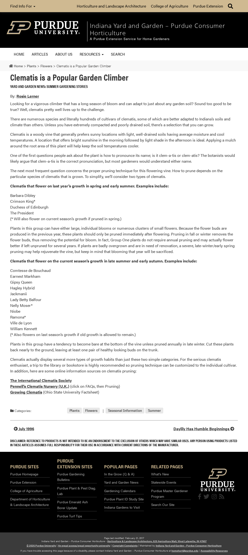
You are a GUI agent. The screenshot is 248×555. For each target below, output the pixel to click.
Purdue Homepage (24, 473)
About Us (63, 54)
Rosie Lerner (27, 96)
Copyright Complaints (125, 545)
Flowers (91, 410)
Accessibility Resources (214, 550)
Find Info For (21, 6)
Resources (90, 54)
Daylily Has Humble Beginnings (201, 428)
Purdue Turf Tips (69, 515)
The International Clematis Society (41, 380)
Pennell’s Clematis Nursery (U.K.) (39, 386)
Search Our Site (162, 504)
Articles (40, 54)
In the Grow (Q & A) (119, 473)
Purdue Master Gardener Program (169, 493)
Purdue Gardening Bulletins (71, 476)
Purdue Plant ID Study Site (124, 498)
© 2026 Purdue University (41, 545)
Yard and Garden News (27, 86)
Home (19, 54)
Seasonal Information (125, 410)
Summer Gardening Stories (67, 86)
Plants (74, 410)
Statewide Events (163, 482)
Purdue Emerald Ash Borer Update (72, 504)
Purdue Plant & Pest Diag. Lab (76, 491)
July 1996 (26, 428)
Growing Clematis (26, 392)
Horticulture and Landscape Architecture (111, 6)
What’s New (160, 473)
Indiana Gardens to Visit (122, 507)
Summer (154, 410)
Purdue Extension (208, 6)
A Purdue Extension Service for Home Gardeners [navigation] (130, 39)
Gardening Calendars (120, 490)
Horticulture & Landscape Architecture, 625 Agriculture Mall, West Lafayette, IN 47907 (157, 541)
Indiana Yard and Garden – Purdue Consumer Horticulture (189, 545)
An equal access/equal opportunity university (84, 545)
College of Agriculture (169, 6)
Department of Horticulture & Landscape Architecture (30, 501)
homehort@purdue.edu (184, 550)
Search (118, 54)
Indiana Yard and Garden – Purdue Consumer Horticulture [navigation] (157, 29)
